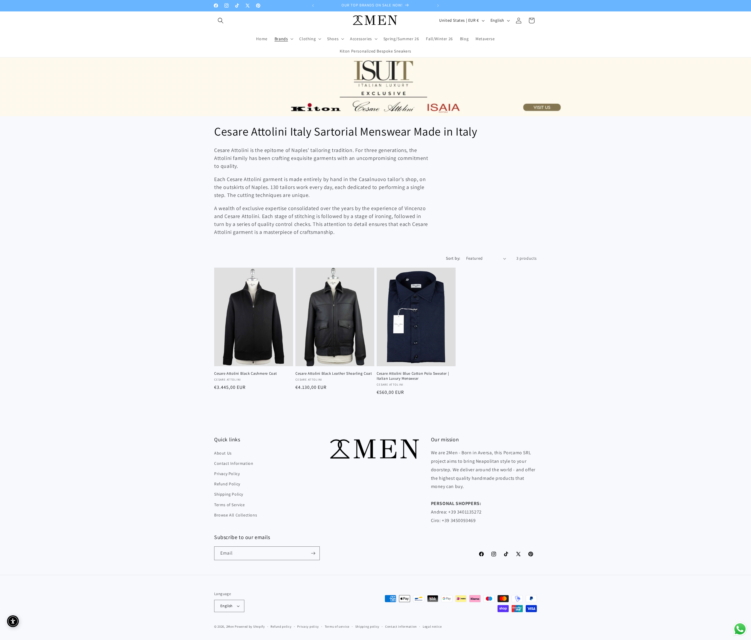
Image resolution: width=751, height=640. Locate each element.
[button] (220, 20)
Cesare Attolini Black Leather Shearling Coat (333, 373)
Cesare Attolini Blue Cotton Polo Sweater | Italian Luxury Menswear (413, 376)
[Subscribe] (313, 553)
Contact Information (233, 463)
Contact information (401, 626)
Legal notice (432, 626)
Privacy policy (308, 626)
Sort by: (453, 258)
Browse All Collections (235, 515)
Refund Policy (227, 484)
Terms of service (337, 626)
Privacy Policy (227, 473)
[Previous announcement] (313, 5)
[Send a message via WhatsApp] (740, 629)
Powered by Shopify (250, 626)
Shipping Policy (228, 494)
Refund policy (280, 626)
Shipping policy (367, 626)
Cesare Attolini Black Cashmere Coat (245, 373)
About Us (223, 453)
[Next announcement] (438, 5)
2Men (230, 626)
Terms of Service (229, 504)
